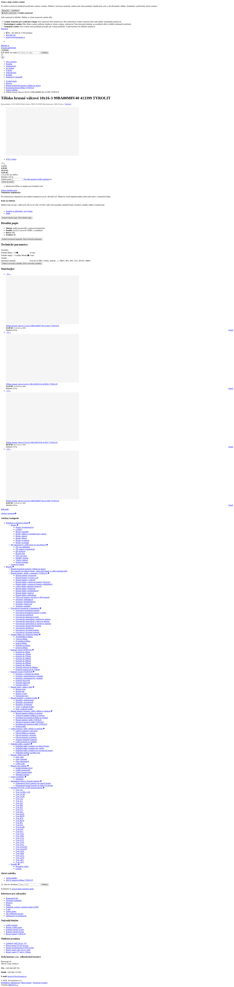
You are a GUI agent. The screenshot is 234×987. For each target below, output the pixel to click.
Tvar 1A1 (19, 790)
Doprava (9, 903)
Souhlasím (15, 10)
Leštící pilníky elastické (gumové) (29, 586)
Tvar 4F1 (19, 823)
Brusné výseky (21, 694)
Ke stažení (10, 68)
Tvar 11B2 (20, 836)
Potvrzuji (4, 29)
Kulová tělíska (21, 643)
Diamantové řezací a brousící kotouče (25, 781)
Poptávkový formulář (14, 77)
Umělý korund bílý (23, 770)
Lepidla (18, 869)
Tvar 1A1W (20, 794)
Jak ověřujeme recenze (14, 914)
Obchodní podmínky (14, 900)
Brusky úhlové (21, 538)
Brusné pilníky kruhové (25, 593)
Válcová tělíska (21, 639)
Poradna (9, 64)
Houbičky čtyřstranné (24, 705)
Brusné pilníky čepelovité (25, 589)
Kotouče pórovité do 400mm (27, 667)
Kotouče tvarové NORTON (22, 672)
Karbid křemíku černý (24, 768)
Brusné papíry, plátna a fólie (22, 687)
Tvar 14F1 (20, 860)
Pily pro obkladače (23, 547)
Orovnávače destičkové (25, 628)
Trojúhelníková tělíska (24, 637)
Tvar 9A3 (19, 831)
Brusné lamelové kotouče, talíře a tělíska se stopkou (31, 711)
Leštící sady (20, 764)
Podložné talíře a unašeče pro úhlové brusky (32, 746)
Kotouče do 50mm (23, 652)
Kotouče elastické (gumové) (26, 740)
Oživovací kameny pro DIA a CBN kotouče (33, 597)
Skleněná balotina (22, 775)
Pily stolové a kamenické (25, 549)
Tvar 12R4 (20, 853)
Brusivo (9, 567)
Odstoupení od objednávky (16, 916)
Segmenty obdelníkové (24, 599)
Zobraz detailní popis (9, 190)
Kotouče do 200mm (23, 659)
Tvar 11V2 (20, 838)
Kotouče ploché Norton (15, 932)
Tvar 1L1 (19, 801)
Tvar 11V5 (20, 840)
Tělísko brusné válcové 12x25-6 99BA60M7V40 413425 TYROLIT (32, 326)
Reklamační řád (12, 898)
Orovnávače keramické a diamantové (25, 608)
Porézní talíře (21, 726)
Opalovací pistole (17, 564)
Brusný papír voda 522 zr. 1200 (18, 950)
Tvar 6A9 (19, 829)
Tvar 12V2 (20, 855)
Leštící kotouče (12, 925)
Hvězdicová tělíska (23, 645)
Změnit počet (6, 179)
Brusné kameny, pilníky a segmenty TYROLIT (29, 573)
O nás (8, 909)
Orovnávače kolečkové (24, 615)
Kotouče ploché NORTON (21, 650)
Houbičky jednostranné (25, 700)
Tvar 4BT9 (20, 816)
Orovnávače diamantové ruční (27, 617)
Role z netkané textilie (24, 709)
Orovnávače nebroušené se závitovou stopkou (33, 624)
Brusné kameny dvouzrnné (26, 575)
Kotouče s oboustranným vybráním (29, 678)
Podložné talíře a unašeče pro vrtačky (30, 748)
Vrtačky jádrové (22, 560)
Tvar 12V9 (20, 858)
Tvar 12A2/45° (21, 849)
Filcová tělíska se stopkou (25, 733)
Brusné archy (21, 689)
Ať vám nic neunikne (9, 884)
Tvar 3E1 (19, 807)
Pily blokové (20, 551)
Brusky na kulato (22, 543)
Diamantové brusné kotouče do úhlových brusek (34, 785)
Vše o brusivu (11, 62)
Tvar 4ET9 (20, 820)
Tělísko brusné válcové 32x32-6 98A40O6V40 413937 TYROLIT (32, 442)
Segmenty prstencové (24, 604)
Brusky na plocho (22, 540)
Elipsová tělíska (22, 648)
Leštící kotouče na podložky (26, 742)
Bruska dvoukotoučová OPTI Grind (20, 948)
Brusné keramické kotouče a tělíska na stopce (28, 569)
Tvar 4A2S (20, 814)
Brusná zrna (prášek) (19, 766)
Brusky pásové (21, 536)
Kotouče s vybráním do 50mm (27, 674)
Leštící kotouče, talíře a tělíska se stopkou (27, 729)
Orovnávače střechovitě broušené (28, 626)
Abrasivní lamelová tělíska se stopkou (30, 715)
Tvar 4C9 (19, 818)
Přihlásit (45, 884)
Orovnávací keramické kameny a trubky (31, 613)
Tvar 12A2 (20, 845)
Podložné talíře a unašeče (21, 744)
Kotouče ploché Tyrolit (15, 930)
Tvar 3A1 (19, 803)
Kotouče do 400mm (23, 663)
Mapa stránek (26, 983)
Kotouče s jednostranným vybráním (29, 676)
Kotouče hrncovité (23, 680)
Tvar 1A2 (19, 799)
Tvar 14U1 (20, 862)
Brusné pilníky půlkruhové (26, 595)
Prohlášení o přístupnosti (10, 983)
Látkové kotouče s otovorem (27, 731)
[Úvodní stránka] (8, 48)
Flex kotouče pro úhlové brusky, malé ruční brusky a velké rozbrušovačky (39, 571)
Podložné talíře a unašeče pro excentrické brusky (34, 750)
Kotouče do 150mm (23, 656)
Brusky (14, 525)
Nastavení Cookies (40, 983)
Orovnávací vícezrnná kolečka (27, 630)
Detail (230, 330)
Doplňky (14, 864)
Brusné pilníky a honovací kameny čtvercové (33, 582)
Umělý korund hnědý (24, 772)
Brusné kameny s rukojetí (25, 580)
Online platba (11, 911)
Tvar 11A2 (20, 834)
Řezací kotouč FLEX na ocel (17, 945)
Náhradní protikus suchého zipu (28, 753)
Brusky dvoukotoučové (25, 527)
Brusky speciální (22, 532)
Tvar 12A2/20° (21, 847)
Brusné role (20, 691)
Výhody (9, 70)
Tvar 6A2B (20, 827)
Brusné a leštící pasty (19, 755)
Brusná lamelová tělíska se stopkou (29, 713)
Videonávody (11, 66)
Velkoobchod (11, 73)
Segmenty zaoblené (23, 606)
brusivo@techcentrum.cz (17, 976)
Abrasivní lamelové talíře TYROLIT (30, 722)
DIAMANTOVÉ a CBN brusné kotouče (27, 788)
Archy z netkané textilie (25, 707)
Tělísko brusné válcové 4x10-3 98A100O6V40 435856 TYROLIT (32, 384)
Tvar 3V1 (19, 810)
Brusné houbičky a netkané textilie (24, 698)
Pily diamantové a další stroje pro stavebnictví (28, 545)
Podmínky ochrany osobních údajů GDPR (22, 907)
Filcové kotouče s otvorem (26, 735)
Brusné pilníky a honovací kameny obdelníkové (34, 584)
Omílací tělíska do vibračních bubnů (25, 634)
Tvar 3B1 (19, 805)
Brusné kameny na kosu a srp (27, 578)
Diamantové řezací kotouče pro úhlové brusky (33, 783)
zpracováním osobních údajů (23, 889)
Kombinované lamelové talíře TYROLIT (31, 724)
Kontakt (9, 75)
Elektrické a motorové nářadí (17, 523)
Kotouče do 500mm (23, 665)
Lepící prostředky (18, 777)
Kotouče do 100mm (23, 654)
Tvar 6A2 (19, 825)
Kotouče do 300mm (23, 661)
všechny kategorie (8, 513)
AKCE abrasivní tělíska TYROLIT (19, 880)
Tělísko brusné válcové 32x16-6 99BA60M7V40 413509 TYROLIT (32, 501)
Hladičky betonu (22, 558)
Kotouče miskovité (23, 683)
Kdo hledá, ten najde (9, 53)
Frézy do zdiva (21, 556)
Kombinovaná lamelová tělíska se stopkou (32, 718)
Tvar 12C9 (20, 851)
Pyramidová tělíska (23, 641)
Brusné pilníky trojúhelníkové (27, 591)
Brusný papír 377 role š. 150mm (18, 952)
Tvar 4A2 (19, 812)
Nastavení (5, 10)
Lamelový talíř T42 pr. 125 (16, 943)
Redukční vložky (22, 866)
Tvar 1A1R (20, 796)
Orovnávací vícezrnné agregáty (28, 632)
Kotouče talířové (22, 685)
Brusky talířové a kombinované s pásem (31, 534)
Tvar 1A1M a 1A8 (23, 792)
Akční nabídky (11, 878)
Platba (8, 905)
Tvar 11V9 (20, 842)
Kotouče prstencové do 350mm (28, 669)
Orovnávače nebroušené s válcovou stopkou (33, 621)
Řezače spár (20, 554)
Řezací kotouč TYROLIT (16, 934)
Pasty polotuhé (21, 759)
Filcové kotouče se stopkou (26, 737)
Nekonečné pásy (22, 696)
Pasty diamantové (22, 761)
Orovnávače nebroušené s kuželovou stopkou (33, 619)
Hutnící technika (22, 562)
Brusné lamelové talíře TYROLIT (29, 720)
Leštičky (19, 529)
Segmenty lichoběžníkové (25, 602)
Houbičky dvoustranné (24, 702)
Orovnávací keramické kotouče (28, 610)
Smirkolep (20, 779)
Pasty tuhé (20, 757)
